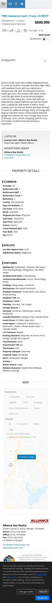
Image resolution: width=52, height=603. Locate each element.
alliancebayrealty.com (13, 547)
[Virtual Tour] (22, 4)
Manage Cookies (26, 591)
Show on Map (27, 457)
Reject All (43, 591)
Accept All (42, 598)
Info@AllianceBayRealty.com (17, 155)
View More (9, 157)
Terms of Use (12, 577)
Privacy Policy (41, 574)
